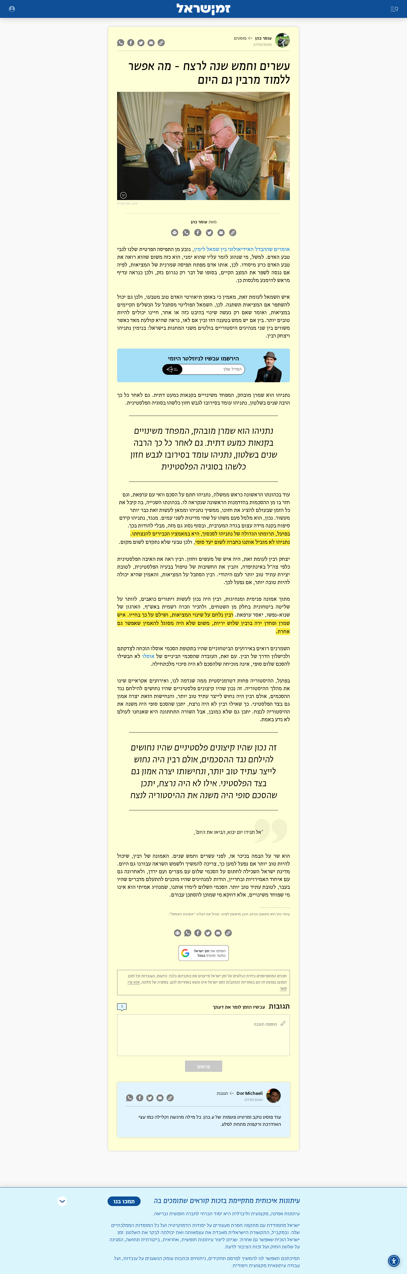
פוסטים (240, 38)
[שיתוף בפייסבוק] (131, 42)
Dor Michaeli (250, 1093)
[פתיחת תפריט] (12, 9)
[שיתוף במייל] (151, 42)
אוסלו (148, 656)
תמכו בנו (124, 1201)
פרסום (203, 1067)
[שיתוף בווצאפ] (121, 42)
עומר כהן (263, 38)
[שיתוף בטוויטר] (141, 42)
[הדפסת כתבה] (174, 233)
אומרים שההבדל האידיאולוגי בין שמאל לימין (242, 249)
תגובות (222, 1094)
